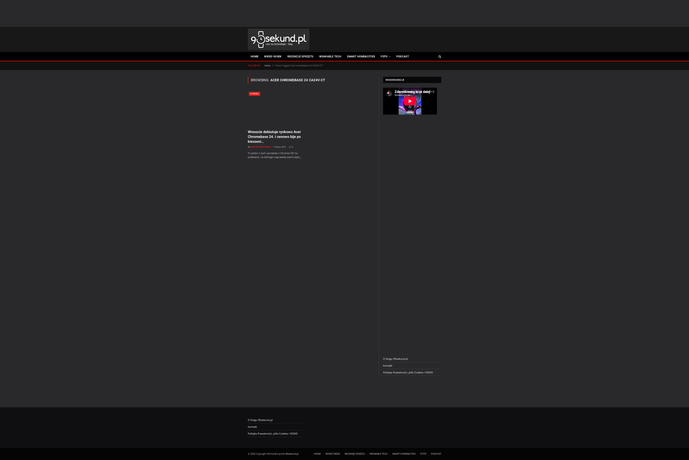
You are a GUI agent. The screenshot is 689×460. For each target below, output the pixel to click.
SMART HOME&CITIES (361, 56)
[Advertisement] (344, 13)
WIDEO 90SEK (273, 56)
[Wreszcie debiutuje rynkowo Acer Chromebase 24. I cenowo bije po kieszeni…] (278, 109)
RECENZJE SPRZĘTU (300, 56)
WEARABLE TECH (330, 56)
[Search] (439, 57)
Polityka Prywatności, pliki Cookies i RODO (408, 372)
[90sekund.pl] (278, 39)
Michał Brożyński (260, 147)
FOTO (384, 56)
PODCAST (402, 56)
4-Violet (254, 94)
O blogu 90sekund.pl (395, 358)
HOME (254, 56)
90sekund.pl (291, 453)
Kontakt (387, 365)
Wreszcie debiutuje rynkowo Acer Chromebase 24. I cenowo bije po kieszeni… (274, 137)
